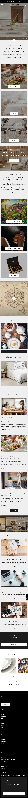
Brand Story (3, 734)
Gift (2, 727)
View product (5, 384)
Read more (3, 432)
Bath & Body (4, 721)
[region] (14, 21)
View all (14, 510)
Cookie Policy (4, 766)
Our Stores (3, 739)
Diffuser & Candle (19, 23)
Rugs (2, 723)
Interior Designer (5, 745)
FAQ (2, 752)
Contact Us (3, 741)
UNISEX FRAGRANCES (14, 221)
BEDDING (14, 113)
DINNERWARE (14, 86)
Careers (3, 768)
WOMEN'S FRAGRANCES (14, 248)
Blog (2, 757)
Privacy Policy (4, 764)
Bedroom (3, 714)
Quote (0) (26, 597)
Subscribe (14, 793)
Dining (2, 417)
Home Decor (4, 725)
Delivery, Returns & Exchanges (8, 759)
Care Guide (3, 755)
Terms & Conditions (5, 761)
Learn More (14, 566)
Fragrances (7, 23)
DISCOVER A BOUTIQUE (14, 523)
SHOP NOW (14, 160)
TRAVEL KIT (14, 275)
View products (14, 351)
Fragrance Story (4, 736)
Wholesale (3, 743)
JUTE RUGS (14, 140)
